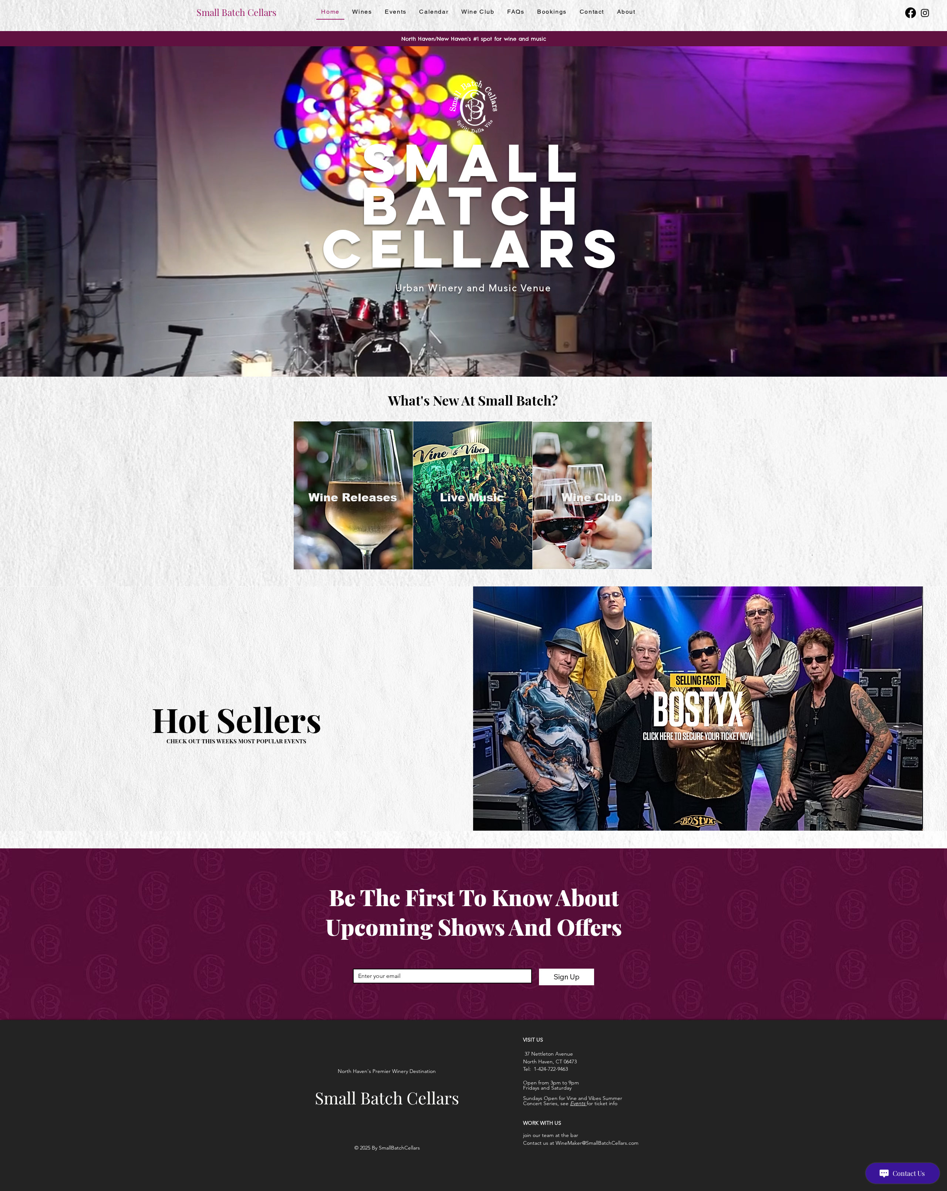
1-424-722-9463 (551, 1069)
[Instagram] (925, 12)
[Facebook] (910, 12)
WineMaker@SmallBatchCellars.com (597, 1143)
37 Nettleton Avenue (548, 1053)
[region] (353, 495)
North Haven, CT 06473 (550, 1061)
